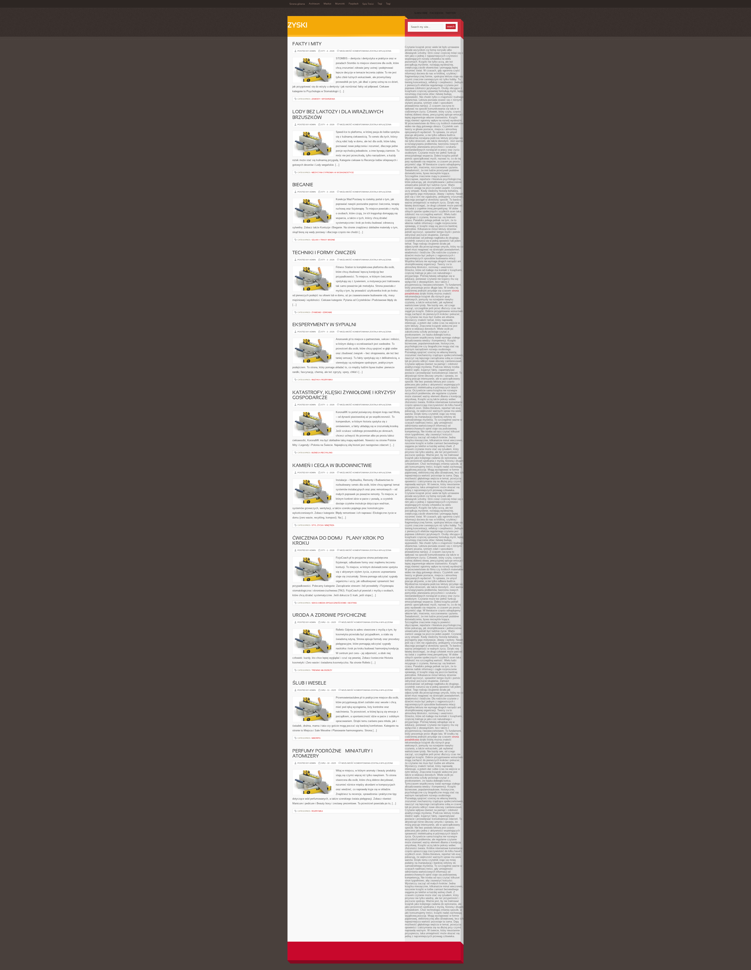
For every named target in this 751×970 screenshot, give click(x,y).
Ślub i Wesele (309, 683)
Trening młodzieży (322, 670)
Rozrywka (317, 811)
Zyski (297, 25)
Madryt (327, 4)
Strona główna (297, 4)
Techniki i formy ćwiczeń (324, 253)
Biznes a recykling (322, 453)
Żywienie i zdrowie (322, 312)
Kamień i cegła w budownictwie (332, 466)
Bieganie (302, 185)
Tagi (380, 4)
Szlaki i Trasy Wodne (323, 240)
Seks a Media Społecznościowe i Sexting (334, 603)
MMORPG (316, 738)
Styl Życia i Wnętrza (323, 525)
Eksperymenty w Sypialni (324, 325)
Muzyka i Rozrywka (322, 380)
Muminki (340, 4)
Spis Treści (368, 4)
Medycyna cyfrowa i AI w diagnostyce (333, 172)
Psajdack (353, 4)
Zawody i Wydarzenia (323, 99)
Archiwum (314, 4)
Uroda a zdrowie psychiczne (329, 615)
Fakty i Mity (307, 44)
